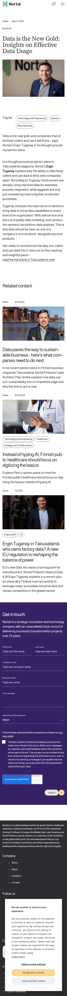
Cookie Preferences (16, 991)
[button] (54, 4)
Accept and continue (33, 972)
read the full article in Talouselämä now (28, 259)
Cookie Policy (18, 956)
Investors (16, 875)
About (14, 862)
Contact (15, 882)
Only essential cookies (33, 980)
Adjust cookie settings (34, 964)
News (14, 869)
